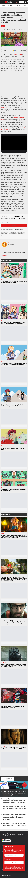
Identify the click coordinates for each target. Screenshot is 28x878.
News (3, 26)
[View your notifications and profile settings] (13, 2)
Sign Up (14, 862)
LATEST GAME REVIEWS (20, 779)
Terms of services (17, 229)
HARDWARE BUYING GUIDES (7, 779)
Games (3, 9)
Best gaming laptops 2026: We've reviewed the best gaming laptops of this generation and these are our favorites (15, 800)
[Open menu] (2, 2)
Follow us (16, 50)
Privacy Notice (19, 231)
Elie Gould (9, 26)
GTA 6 (18, 5)
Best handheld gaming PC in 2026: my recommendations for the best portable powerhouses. (14, 825)
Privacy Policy (18, 867)
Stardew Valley (14, 9)
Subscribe (21, 2)
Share (5, 50)
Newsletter (24, 50)
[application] (14, 143)
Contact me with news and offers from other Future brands (14, 859)
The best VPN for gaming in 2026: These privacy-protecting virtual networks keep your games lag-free (14, 793)
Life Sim (7, 9)
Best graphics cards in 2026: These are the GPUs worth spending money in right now (15, 808)
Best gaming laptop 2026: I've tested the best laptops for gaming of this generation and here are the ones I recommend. (14, 816)
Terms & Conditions (12, 868)
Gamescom (10, 5)
